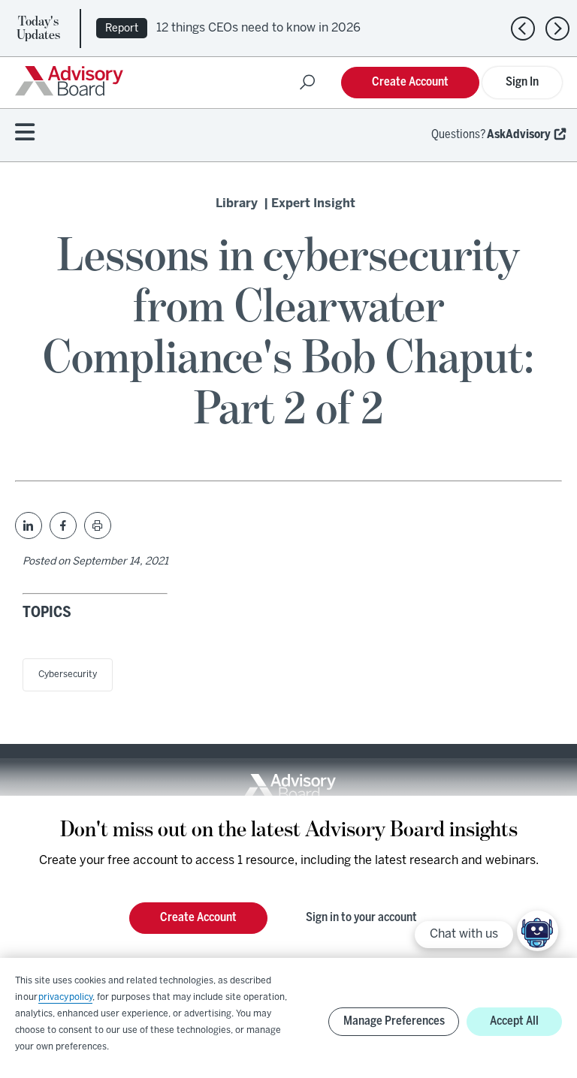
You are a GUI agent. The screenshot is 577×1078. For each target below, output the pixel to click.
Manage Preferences (394, 1021)
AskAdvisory (519, 134)
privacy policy (65, 997)
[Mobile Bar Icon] (25, 133)
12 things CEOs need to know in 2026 (258, 28)
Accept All (514, 1021)
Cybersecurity (67, 674)
